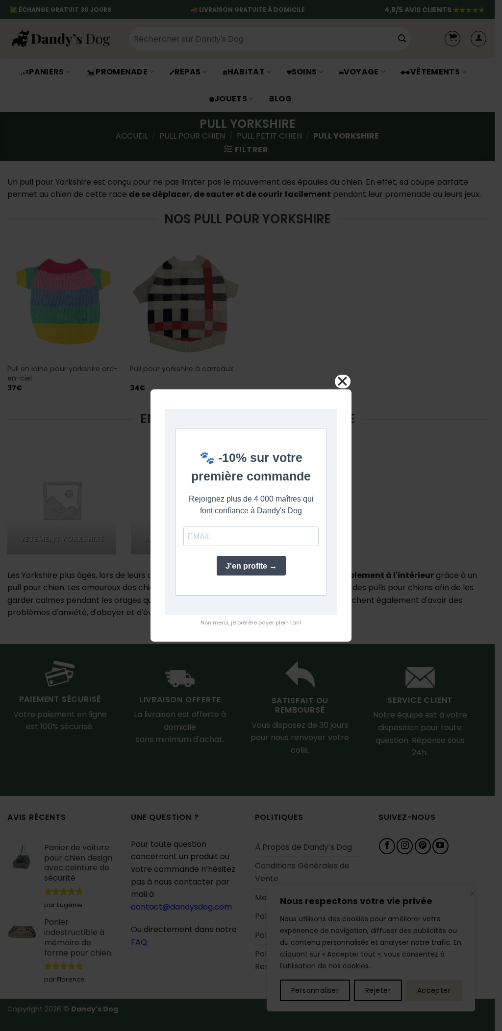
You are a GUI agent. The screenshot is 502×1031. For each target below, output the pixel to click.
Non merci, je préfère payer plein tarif (251, 622)
